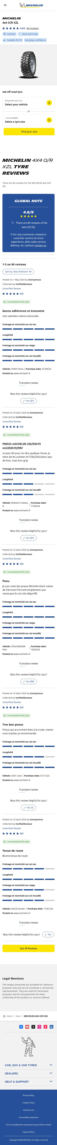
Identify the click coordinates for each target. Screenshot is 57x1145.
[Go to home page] (31, 5)
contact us (40, 245)
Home (9, 1016)
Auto (18, 1016)
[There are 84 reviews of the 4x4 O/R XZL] (12, 222)
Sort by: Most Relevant (16, 271)
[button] (20, 28)
